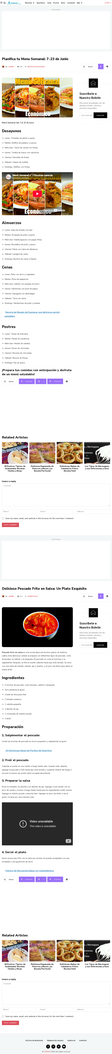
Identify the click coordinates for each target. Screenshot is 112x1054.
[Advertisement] (56, 30)
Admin (11, 66)
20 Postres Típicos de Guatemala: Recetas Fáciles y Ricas (15, 468)
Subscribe (100, 115)
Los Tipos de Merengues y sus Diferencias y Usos (97, 467)
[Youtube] (64, 1047)
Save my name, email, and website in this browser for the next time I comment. (39, 518)
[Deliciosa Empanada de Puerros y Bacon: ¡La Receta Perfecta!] (42, 453)
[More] (107, 66)
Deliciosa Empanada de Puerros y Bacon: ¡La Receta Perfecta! (42, 468)
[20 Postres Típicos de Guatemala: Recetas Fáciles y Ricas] (15, 453)
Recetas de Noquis (36, 66)
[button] (5, 3)
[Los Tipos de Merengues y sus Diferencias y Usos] (97, 453)
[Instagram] (53, 1047)
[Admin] (3, 66)
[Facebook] (101, 66)
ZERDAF (47, 1052)
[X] (59, 1047)
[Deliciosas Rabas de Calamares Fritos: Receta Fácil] (70, 453)
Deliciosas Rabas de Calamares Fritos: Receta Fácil (70, 468)
